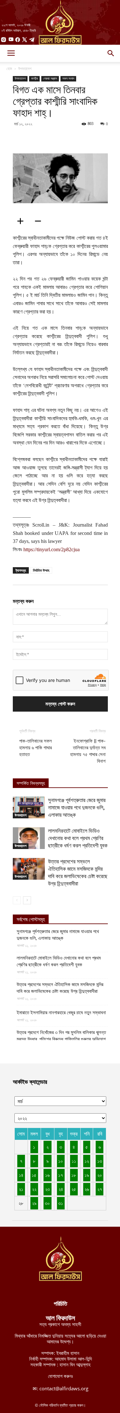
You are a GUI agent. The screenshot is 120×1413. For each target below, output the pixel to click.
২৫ (73, 1189)
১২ (86, 1161)
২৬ (86, 1189)
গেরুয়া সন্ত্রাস (50, 78)
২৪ (61, 1189)
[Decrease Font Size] (40, 221)
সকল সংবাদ (68, 78)
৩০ (47, 1203)
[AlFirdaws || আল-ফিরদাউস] (60, 22)
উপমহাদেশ (24, 68)
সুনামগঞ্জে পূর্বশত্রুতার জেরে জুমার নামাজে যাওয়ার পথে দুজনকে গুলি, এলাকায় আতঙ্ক (77, 807)
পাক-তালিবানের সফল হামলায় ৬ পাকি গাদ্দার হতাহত (35, 747)
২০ (99, 1175)
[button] (111, 53)
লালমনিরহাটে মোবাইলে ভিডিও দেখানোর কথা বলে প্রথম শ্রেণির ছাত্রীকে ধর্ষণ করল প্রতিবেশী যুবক (78, 838)
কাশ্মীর (34, 78)
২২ (34, 1189)
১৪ (21, 1175)
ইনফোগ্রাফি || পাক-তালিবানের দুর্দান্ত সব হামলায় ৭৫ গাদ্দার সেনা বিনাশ (88, 751)
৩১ (60, 1203)
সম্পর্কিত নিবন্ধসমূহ (31, 783)
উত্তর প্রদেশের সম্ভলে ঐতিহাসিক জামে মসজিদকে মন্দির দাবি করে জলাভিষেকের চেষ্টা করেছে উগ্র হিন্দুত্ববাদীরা (60, 988)
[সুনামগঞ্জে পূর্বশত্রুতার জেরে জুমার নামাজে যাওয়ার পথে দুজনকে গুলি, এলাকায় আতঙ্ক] (29, 808)
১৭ (60, 1175)
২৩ (47, 1189)
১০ (60, 1161)
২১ (21, 1189)
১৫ (34, 1175)
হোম (9, 68)
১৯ (86, 1175)
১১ (74, 1161)
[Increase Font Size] (22, 221)
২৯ (34, 1203)
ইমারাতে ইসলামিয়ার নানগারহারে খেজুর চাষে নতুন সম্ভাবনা (61, 1012)
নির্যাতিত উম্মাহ (41, 570)
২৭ (99, 1189)
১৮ (73, 1175)
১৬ (47, 1175)
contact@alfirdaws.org (63, 1388)
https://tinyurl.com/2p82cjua (51, 549)
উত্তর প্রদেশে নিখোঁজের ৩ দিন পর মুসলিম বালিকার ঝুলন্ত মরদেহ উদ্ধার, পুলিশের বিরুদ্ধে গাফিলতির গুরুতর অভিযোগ (61, 1036)
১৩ (99, 1161)
